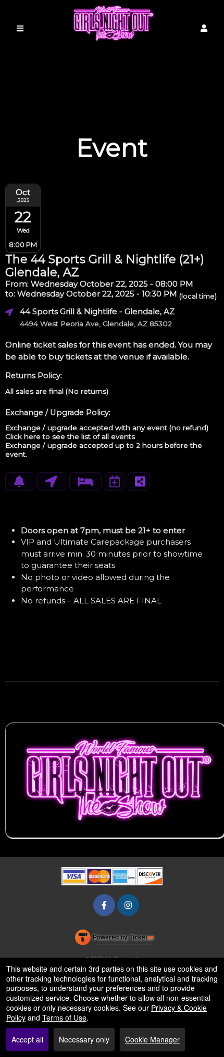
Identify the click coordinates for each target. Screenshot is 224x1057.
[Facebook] (104, 904)
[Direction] (51, 482)
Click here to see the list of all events (70, 436)
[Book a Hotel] (85, 482)
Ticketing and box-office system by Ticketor (114, 939)
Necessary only (84, 1039)
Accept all (27, 1039)
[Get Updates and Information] (19, 482)
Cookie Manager (152, 1039)
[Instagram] (128, 904)
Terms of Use (64, 1017)
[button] (204, 28)
